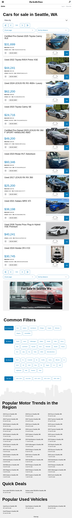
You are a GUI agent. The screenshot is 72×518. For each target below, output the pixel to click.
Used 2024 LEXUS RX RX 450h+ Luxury (23, 83)
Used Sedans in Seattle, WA (33, 507)
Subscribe (68, 6)
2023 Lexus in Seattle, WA (55, 425)
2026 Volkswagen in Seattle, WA (57, 470)
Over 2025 (28, 378)
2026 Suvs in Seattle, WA (32, 425)
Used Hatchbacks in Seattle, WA (57, 507)
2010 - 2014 (47, 378)
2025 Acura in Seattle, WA (55, 450)
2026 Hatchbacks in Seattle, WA (57, 460)
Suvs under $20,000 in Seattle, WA (12, 491)
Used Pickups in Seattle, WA (10, 512)
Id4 (23, 365)
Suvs (18, 328)
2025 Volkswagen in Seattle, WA (12, 430)
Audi (17, 346)
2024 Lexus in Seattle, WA (32, 430)
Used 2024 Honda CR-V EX (17, 248)
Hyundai (33, 346)
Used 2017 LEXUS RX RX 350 (18, 177)
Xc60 (29, 365)
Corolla (43, 360)
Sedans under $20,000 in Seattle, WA (35, 491)
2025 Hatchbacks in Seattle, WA (34, 460)
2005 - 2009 (56, 378)
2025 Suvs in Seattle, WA (10, 415)
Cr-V (54, 365)
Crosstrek (29, 360)
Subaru (41, 341)
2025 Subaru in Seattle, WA (33, 435)
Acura (62, 341)
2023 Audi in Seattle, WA (55, 445)
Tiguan (47, 365)
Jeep (23, 352)
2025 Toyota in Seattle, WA (32, 420)
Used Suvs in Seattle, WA (10, 507)
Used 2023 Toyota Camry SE (17, 107)
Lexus (24, 341)
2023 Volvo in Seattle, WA (10, 450)
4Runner (57, 360)
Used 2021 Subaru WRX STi (17, 201)
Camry (50, 360)
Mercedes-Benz (51, 352)
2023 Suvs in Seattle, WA (55, 415)
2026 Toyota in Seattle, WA (55, 420)
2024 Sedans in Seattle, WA (10, 425)
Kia (29, 352)
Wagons (19, 333)
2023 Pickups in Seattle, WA (33, 465)
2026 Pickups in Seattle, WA (33, 470)
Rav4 (17, 360)
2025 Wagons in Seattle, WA (11, 470)
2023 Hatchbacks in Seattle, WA (34, 440)
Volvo (55, 341)
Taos (40, 370)
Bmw (40, 346)
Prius (35, 365)
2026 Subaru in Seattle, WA (10, 476)
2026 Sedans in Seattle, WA (10, 455)
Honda (48, 341)
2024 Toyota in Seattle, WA (10, 420)
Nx (36, 360)
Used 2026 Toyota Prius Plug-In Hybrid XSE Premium (22, 226)
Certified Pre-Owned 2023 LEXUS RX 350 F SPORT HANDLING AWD (23, 131)
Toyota (17, 341)
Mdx (26, 370)
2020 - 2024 (19, 378)
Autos (3, 6)
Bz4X (17, 365)
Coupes (49, 328)
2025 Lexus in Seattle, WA (55, 435)
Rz (41, 365)
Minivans (57, 328)
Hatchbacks (33, 328)
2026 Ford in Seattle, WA (54, 476)
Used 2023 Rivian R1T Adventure (19, 154)
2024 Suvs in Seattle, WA (32, 415)
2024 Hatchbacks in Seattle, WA (12, 460)
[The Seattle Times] (36, 2)
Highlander (18, 370)
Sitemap (36, 516)
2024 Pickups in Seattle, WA (33, 450)
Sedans (24, 328)
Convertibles (27, 333)
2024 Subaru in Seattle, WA (10, 445)
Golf (60, 365)
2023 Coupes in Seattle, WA (33, 476)
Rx (23, 360)
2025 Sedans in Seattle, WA (10, 435)
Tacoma (33, 370)
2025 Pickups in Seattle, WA (55, 465)
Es (64, 360)
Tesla (35, 352)
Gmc (17, 352)
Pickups (42, 328)
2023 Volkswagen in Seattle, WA (12, 440)
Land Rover (25, 346)
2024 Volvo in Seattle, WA (32, 455)
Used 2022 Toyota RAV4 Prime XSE (21, 60)
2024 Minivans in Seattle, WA (11, 465)
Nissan (63, 346)
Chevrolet (48, 346)
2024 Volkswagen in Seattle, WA (34, 445)
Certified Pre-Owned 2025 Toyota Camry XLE (23, 37)
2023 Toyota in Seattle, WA (55, 430)
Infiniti (41, 352)
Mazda (55, 346)
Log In (63, 6)
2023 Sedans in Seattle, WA (55, 440)
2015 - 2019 (37, 378)
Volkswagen (33, 341)
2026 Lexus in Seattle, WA (55, 455)
